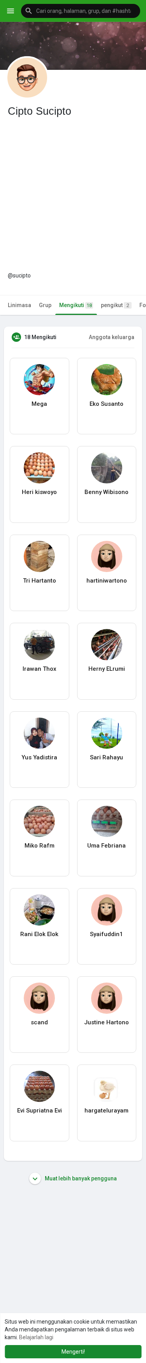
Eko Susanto (106, 403)
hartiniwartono (106, 580)
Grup (45, 305)
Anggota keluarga (111, 337)
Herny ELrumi (106, 668)
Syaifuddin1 (106, 934)
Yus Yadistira (39, 757)
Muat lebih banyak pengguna (80, 1178)
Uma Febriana (106, 845)
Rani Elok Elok (39, 934)
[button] (80, 11)
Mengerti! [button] (73, 1352)
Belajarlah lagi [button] (36, 1337)
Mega (39, 403)
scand (39, 1022)
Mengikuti (75, 305)
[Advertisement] (73, 194)
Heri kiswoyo (39, 492)
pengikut (115, 305)
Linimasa (19, 305)
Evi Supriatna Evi (39, 1110)
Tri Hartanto (39, 580)
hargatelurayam (106, 1110)
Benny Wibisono (106, 492)
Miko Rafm (40, 845)
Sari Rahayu (106, 757)
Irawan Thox (39, 668)
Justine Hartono (106, 1022)
